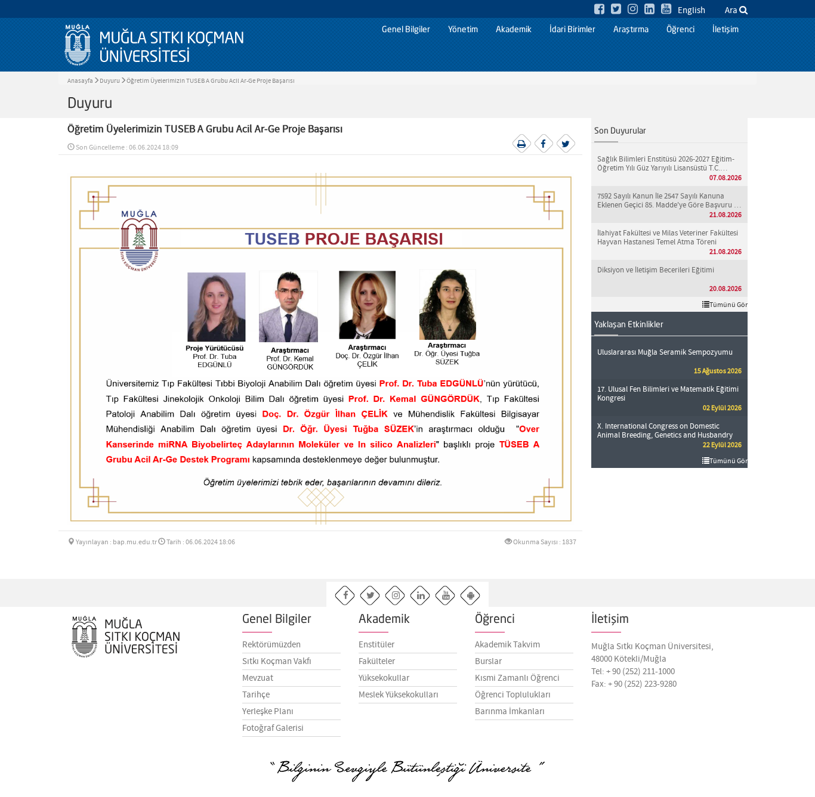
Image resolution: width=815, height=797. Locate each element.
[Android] (470, 596)
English (691, 11)
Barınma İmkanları (510, 712)
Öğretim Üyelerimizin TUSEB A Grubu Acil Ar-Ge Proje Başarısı (210, 81)
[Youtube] (666, 10)
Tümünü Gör (728, 305)
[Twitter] (616, 10)
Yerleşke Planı (268, 712)
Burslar (488, 662)
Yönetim (463, 30)
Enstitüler (376, 645)
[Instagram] (633, 10)
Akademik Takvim (507, 645)
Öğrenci (680, 30)
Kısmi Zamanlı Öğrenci (517, 678)
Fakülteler (377, 662)
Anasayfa (80, 81)
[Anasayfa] (153, 45)
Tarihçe (256, 695)
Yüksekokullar (384, 678)
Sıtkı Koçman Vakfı (276, 662)
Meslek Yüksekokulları (399, 695)
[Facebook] (599, 10)
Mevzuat (257, 678)
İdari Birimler (572, 30)
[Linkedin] (649, 10)
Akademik (514, 30)
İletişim (725, 30)
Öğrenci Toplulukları (513, 695)
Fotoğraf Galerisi (273, 728)
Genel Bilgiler (406, 30)
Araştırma (631, 30)
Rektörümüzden (271, 645)
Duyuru (110, 81)
